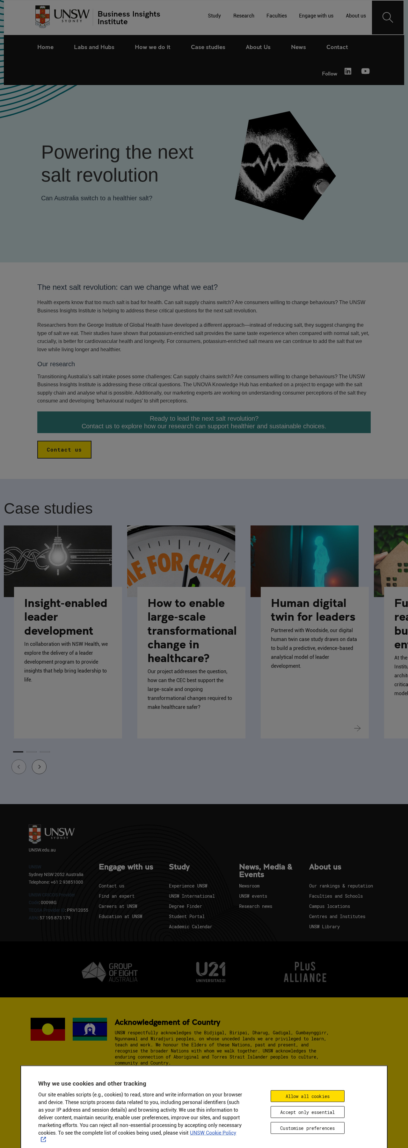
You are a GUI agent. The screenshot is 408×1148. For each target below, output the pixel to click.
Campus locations (329, 906)
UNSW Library (324, 926)
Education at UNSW (120, 916)
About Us (258, 46)
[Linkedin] (348, 71)
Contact (337, 46)
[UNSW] (63, 17)
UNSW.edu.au (42, 850)
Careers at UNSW (118, 906)
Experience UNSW (188, 886)
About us (325, 867)
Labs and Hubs (94, 46)
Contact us (64, 449)
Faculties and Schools (336, 896)
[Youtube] (364, 71)
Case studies (208, 46)
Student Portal (187, 916)
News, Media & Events (265, 871)
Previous (14, 762)
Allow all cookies (308, 1096)
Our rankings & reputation (341, 886)
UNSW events (253, 896)
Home (45, 46)
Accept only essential (307, 1112)
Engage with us (126, 867)
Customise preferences (307, 1128)
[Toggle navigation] (388, 17)
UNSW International (192, 896)
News (298, 46)
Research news (255, 906)
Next (35, 762)
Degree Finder (185, 906)
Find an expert (117, 896)
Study (179, 867)
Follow (329, 73)
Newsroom (249, 886)
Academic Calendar (190, 926)
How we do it (153, 46)
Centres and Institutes (337, 916)
